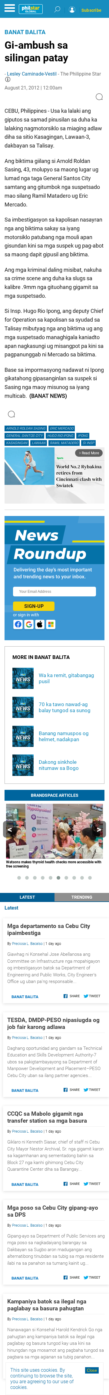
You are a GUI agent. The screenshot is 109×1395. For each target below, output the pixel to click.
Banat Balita (25, 32)
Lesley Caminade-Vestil (32, 74)
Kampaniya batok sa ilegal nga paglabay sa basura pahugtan (46, 1305)
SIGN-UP (34, 606)
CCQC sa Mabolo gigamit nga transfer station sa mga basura (47, 1117)
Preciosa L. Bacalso (27, 944)
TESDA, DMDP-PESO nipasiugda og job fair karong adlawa (53, 1023)
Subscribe (91, 10)
